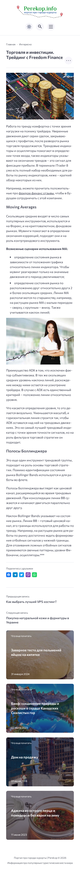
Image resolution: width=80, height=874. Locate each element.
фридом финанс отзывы (36, 193)
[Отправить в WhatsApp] (34, 574)
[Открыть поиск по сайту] (40, 27)
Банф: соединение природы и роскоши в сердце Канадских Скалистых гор (35, 708)
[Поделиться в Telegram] (15, 574)
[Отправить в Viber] (28, 574)
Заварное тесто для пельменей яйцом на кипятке (36, 652)
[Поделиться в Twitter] (21, 574)
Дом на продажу (24, 757)
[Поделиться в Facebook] (8, 574)
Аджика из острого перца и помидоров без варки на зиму (35, 812)
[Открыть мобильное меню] (51, 27)
